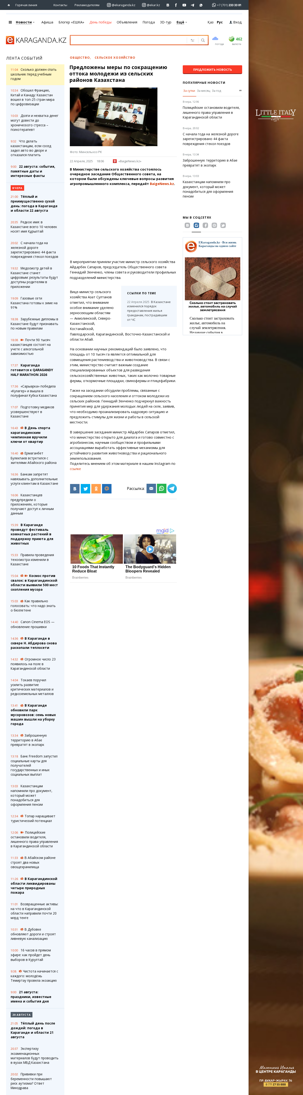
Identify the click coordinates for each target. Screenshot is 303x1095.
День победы (100, 22)
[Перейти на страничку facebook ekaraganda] (176, 5)
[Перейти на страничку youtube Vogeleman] (184, 5)
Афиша (47, 22)
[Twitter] (85, 488)
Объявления (127, 22)
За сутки (189, 90)
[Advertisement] (134, 223)
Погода (149, 22)
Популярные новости (204, 82)
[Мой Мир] (106, 488)
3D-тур (165, 22)
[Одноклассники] (96, 488)
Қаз (211, 22)
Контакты (60, 5)
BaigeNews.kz (162, 183)
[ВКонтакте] (75, 488)
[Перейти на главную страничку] (9, 5)
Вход (237, 22)
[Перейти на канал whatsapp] (201, 5)
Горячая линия (26, 5)
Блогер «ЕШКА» (71, 22)
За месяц (203, 90)
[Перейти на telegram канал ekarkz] (192, 5)
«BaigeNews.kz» (129, 161)
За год (216, 90)
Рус (220, 22)
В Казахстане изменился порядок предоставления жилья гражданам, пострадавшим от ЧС (149, 311)
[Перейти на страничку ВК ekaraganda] (168, 5)
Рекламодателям (87, 5)
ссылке (75, 468)
